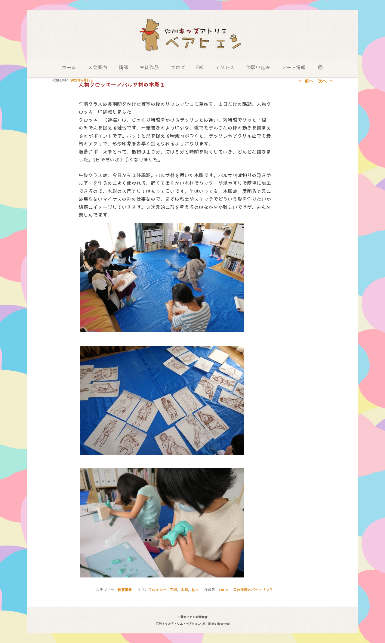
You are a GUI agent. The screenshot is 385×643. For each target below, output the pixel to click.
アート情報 (294, 67)
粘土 (195, 590)
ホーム (69, 67)
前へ (305, 81)
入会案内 (97, 67)
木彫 (184, 590)
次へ (325, 81)
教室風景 (125, 590)
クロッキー (157, 590)
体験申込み (258, 67)
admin (223, 590)
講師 (123, 67)
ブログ (178, 67)
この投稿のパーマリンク (253, 590)
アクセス (225, 67)
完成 (173, 590)
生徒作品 (149, 67)
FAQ (200, 67)
